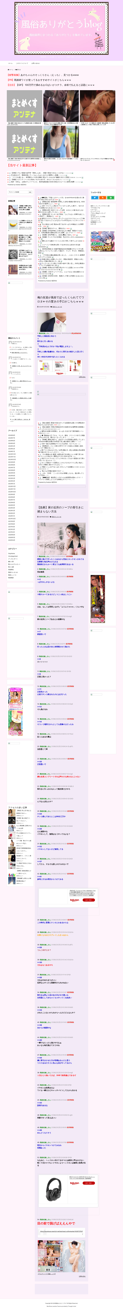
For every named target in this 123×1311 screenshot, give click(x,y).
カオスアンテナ (95, 218)
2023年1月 (11, 483)
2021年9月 (11, 521)
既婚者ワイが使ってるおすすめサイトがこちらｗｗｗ (42, 80)
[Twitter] (94, 198)
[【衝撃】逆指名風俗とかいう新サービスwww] (11, 873)
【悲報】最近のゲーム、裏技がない (54, 228)
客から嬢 (11, 567)
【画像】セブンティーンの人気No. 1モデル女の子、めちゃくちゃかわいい (36, 179)
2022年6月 (11, 502)
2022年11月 (11, 489)
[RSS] (102, 198)
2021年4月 (11, 526)
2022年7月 (11, 500)
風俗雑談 (11, 577)
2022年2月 (11, 513)
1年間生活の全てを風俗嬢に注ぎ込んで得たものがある (25, 267)
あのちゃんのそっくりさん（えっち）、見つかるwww (50, 75)
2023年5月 (11, 473)
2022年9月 (11, 494)
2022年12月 (12, 486)
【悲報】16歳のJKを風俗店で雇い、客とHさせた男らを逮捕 (25, 207)
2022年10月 (12, 492)
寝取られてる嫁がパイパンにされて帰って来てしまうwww (62, 241)
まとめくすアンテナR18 (98, 216)
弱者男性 (11, 569)
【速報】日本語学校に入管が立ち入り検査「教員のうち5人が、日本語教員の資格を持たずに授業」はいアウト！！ (60, 232)
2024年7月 (11, 438)
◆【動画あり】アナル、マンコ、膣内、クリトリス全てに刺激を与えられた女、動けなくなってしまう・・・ (61, 436)
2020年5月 (11, 537)
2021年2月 (11, 532)
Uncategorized (13, 556)
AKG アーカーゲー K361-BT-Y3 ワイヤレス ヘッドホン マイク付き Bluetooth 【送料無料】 (82, 1177)
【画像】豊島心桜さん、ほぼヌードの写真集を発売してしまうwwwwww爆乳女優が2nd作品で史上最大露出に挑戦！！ (61, 440)
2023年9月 (11, 462)
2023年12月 (12, 454)
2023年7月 (11, 467)
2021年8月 (11, 524)
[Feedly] (110, 198)
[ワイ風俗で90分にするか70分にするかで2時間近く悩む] (11, 865)
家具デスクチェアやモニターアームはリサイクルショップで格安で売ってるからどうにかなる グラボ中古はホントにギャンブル (61, 219)
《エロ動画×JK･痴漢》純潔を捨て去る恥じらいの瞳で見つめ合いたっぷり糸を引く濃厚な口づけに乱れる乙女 (61, 455)
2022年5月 (11, 505)
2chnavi (93, 215)
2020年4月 (11, 540)
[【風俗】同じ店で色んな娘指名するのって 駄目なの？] (11, 812)
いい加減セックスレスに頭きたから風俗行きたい (25, 222)
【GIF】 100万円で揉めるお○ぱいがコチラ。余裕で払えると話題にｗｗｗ (55, 85)
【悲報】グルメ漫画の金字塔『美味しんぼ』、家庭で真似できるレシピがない (38, 173)
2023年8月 (11, 465)
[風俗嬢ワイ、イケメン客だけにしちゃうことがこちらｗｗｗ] (11, 858)
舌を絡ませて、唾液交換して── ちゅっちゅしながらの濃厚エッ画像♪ (35, 175)
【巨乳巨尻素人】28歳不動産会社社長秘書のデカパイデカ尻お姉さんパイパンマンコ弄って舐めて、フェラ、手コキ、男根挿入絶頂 (61, 251)
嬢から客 (11, 561)
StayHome (11, 553)
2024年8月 (11, 435)
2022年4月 (11, 508)
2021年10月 (12, 518)
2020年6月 (11, 535)
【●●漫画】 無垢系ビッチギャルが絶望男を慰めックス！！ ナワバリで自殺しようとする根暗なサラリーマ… (60, 478)
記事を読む (82, 377)
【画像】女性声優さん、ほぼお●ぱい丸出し (57, 235)
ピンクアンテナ (95, 211)
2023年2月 (11, 481)
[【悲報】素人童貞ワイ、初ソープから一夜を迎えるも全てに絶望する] (11, 820)
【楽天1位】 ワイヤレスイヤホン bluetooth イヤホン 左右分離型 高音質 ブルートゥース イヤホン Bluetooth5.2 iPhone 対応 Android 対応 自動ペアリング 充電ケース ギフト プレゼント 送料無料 (82, 893)
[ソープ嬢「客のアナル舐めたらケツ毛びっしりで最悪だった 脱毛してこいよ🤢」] (11, 843)
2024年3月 (11, 446)
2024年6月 (11, 440)
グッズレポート (13, 559)
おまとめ (93, 224)
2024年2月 (11, 448)
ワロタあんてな (95, 207)
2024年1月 (11, 451)
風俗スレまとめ (57, 307)
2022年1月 (11, 516)
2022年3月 (11, 510)
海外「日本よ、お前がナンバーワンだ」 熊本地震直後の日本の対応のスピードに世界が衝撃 (42, 182)
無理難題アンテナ (96, 222)
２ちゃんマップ (95, 220)
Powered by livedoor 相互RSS (17, 184)
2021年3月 (11, 529)
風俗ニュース (12, 575)
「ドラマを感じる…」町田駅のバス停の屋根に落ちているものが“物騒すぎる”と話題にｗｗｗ (43, 177)
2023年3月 (11, 478)
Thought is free (72, 1306)
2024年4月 (11, 443)
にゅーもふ (94, 209)
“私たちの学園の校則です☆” (51, 471)
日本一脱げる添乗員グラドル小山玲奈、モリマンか (59, 444)
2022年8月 (11, 497)
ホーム (11, 69)
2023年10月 (12, 459)
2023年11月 (12, 457)
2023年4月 (11, 475)
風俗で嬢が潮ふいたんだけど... (20, 352)
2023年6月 (11, 470)
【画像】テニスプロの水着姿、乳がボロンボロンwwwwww (62, 237)
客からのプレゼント (14, 564)
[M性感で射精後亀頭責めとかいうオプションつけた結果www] (11, 850)
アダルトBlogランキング (98, 213)
